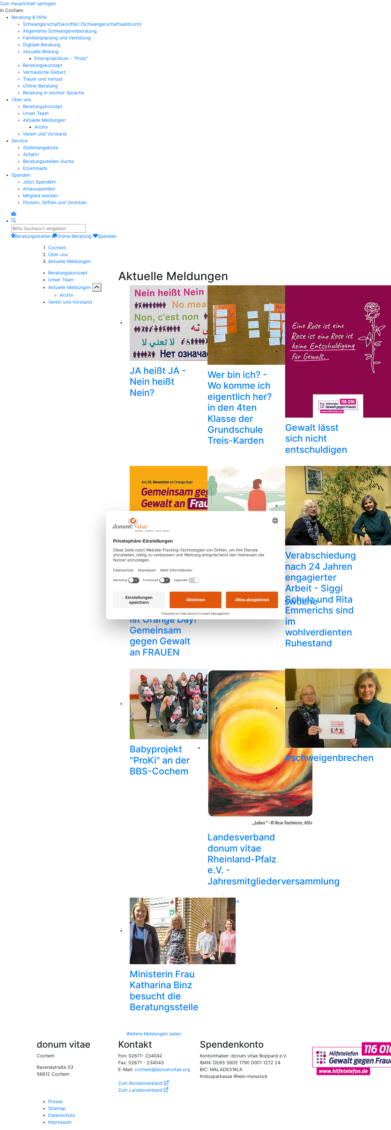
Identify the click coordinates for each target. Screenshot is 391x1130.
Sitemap (57, 1108)
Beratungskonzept (68, 273)
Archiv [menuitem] (41, 127)
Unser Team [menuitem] (36, 113)
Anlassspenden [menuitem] (39, 189)
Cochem (57, 247)
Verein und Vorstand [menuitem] (45, 134)
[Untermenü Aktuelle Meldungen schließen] (96, 287)
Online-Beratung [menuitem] (40, 86)
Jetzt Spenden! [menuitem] (39, 182)
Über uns (58, 254)
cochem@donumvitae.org (162, 1069)
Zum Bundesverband (143, 1083)
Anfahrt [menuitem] (31, 154)
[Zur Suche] (13, 221)
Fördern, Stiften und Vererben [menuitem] (55, 202)
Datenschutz (61, 1115)
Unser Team (61, 279)
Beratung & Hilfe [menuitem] (29, 17)
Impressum (60, 1122)
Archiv (66, 295)
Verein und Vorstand (70, 302)
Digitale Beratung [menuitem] (41, 44)
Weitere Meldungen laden (153, 1034)
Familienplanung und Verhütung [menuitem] (57, 38)
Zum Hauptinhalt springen (28, 3)
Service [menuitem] (19, 141)
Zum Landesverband (143, 1090)
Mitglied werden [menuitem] (40, 195)
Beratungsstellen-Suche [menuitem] (48, 161)
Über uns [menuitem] (21, 99)
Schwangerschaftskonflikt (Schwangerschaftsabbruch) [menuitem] (82, 24)
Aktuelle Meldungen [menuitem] (44, 120)
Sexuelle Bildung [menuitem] (40, 51)
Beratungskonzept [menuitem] (42, 65)
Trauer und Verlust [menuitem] (42, 79)
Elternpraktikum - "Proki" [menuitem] (61, 58)
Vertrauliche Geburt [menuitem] (44, 72)
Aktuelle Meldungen (69, 261)
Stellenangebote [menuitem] (40, 147)
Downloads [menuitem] (35, 168)
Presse (55, 1101)
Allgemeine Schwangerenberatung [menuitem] (60, 31)
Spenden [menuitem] (20, 175)
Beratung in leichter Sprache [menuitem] (53, 92)
